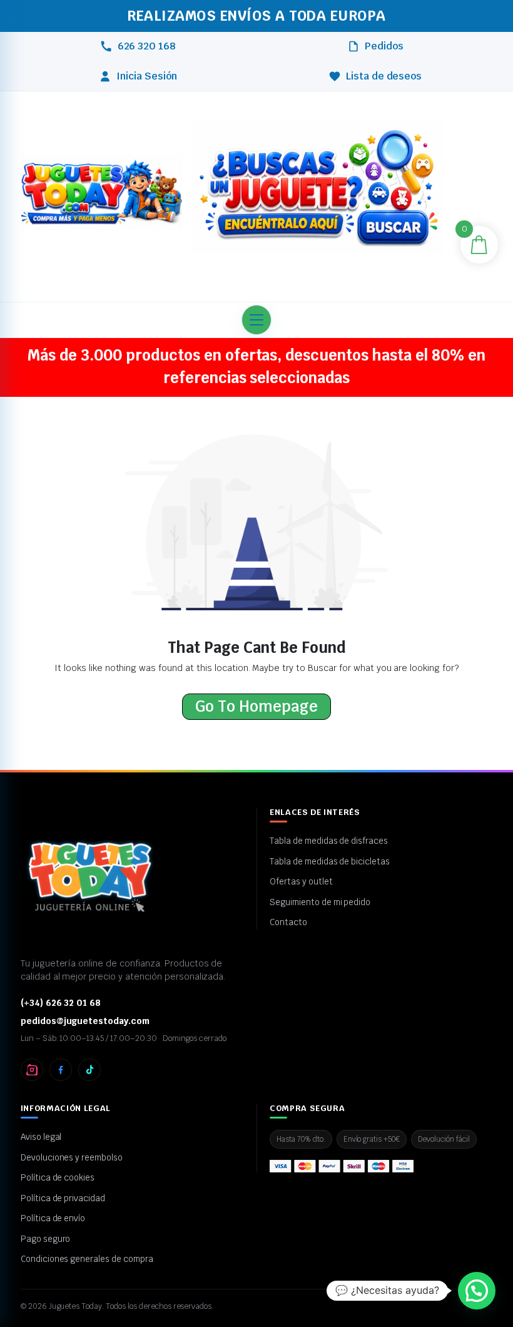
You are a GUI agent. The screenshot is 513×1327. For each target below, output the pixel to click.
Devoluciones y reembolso (72, 1157)
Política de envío (53, 1218)
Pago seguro (46, 1238)
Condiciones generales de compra (87, 1258)
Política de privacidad (63, 1198)
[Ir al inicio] (101, 193)
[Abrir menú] (256, 320)
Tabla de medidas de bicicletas (330, 861)
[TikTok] (89, 1069)
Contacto (288, 922)
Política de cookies (57, 1177)
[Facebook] (60, 1069)
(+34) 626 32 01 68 (61, 1002)
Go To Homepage (256, 706)
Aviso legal (41, 1136)
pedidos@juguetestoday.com (85, 1021)
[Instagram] (32, 1069)
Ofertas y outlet (301, 881)
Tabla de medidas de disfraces (329, 840)
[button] (317, 195)
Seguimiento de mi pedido (320, 902)
